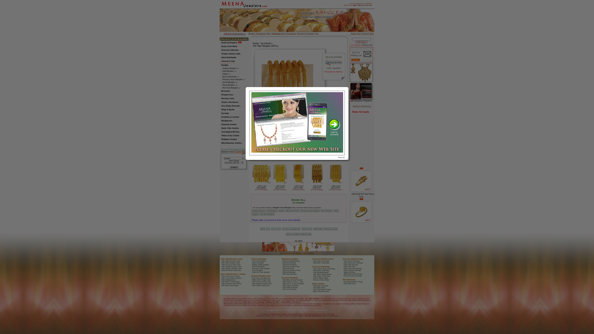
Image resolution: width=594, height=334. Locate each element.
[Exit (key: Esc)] (341, 157)
